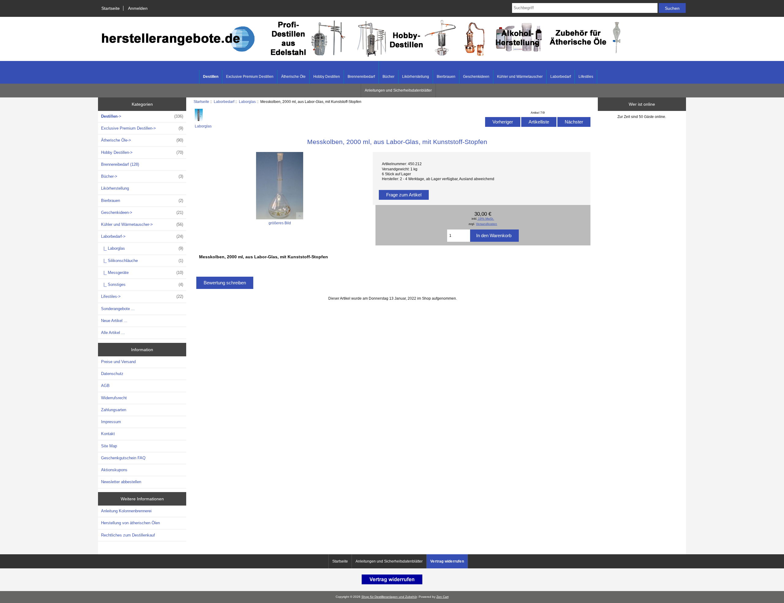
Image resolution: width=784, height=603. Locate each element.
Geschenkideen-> (142, 212)
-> (142, 116)
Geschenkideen (476, 76)
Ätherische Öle (293, 76)
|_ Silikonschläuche (142, 260)
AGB (105, 385)
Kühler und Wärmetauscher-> (142, 224)
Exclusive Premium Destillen (249, 76)
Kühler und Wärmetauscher (520, 76)
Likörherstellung (415, 76)
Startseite (110, 8)
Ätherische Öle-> (142, 140)
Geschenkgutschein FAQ (123, 458)
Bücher (388, 76)
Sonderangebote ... (118, 308)
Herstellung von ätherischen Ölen (130, 523)
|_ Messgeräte (142, 272)
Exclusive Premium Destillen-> (142, 128)
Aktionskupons (114, 470)
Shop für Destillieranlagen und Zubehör (389, 596)
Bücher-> (142, 176)
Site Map (109, 446)
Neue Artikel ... (114, 320)
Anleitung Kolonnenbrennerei (126, 511)
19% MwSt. (485, 218)
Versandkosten (486, 224)
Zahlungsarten (113, 410)
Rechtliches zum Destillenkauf (128, 535)
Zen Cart (442, 596)
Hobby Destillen (326, 76)
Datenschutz (112, 373)
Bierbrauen (446, 76)
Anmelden (138, 8)
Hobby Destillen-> (142, 152)
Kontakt (108, 433)
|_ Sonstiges (142, 284)
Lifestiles (586, 76)
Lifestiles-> (142, 296)
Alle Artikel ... (113, 332)
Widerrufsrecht (114, 398)
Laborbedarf (224, 102)
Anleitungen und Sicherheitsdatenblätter (398, 90)
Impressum (111, 421)
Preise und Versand (118, 361)
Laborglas (247, 102)
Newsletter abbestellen (121, 482)
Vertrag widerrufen (447, 561)
